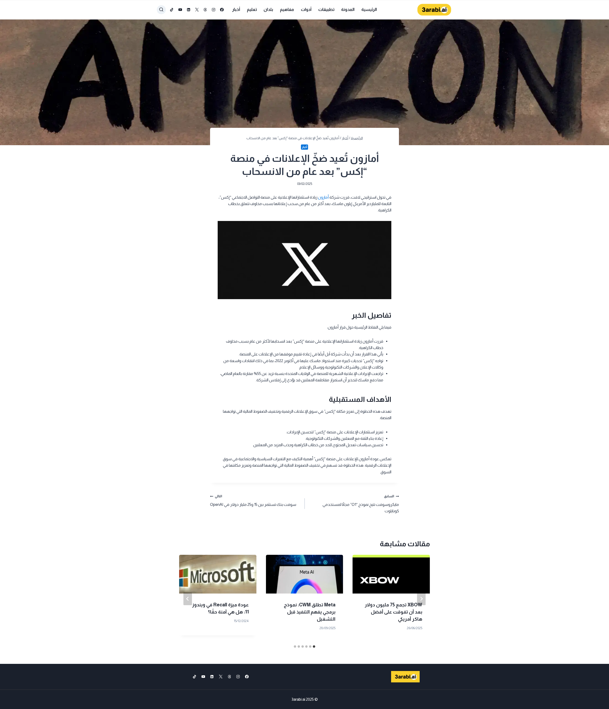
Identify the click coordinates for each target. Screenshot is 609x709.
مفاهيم (287, 9)
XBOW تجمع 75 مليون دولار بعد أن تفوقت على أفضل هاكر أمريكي (393, 612)
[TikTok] (172, 10)
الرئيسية (369, 9)
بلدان (268, 9)
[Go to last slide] (421, 598)
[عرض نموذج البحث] (161, 9)
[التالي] (187, 598)
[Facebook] (222, 10)
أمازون (323, 197)
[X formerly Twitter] (197, 10)
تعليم (252, 9)
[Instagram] (213, 10)
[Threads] (205, 10)
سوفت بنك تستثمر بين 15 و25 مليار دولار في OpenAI (253, 500)
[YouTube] (180, 10)
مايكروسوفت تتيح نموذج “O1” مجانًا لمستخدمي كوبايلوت (361, 503)
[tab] (314, 646)
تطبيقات (326, 9)
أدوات (306, 9)
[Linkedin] (188, 10)
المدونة (347, 9)
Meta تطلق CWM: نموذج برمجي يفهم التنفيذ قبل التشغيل (309, 612)
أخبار (236, 9)
